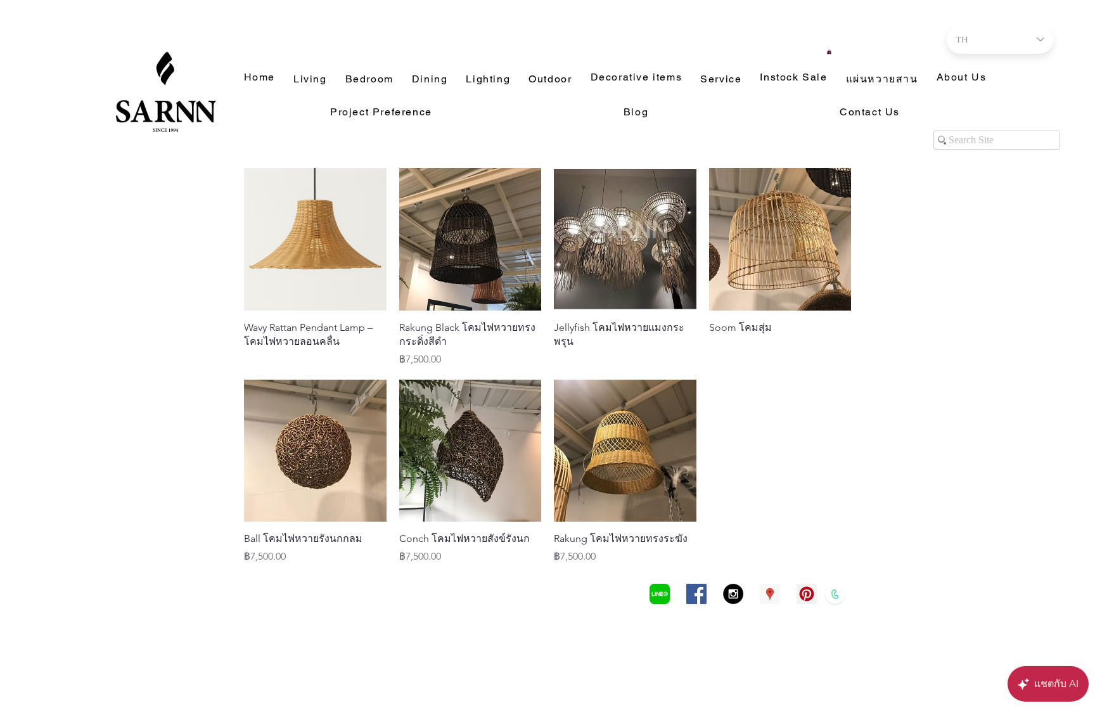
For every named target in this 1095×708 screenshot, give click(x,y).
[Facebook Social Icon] (696, 594)
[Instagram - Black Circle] (733, 594)
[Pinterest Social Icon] (807, 594)
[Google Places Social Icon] (770, 594)
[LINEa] (660, 594)
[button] (829, 51)
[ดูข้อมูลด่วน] (315, 239)
